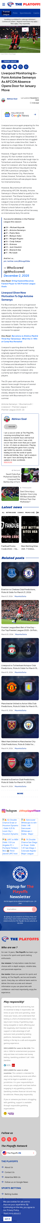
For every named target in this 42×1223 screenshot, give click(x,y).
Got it (7, 1219)
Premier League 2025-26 (12, 409)
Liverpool (5, 407)
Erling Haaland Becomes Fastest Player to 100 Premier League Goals (18, 283)
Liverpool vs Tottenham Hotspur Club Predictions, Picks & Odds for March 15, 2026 (19, 668)
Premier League (6, 13)
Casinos (21, 512)
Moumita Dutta (20, 596)
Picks (15, 13)
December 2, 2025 (16, 275)
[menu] (3, 4)
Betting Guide (11, 512)
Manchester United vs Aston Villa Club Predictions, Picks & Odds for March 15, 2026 (19, 706)
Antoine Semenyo (9, 404)
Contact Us (9, 1172)
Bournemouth (25, 404)
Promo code (30, 512)
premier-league (10, 61)
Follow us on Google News (16, 1182)
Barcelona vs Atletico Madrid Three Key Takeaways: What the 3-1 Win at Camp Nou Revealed (19, 339)
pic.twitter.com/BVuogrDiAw (17, 261)
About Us (9, 1167)
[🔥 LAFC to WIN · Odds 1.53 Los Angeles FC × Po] (10, 847)
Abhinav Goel (12, 99)
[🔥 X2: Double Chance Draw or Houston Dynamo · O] (10, 827)
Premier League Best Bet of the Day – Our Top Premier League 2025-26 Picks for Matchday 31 (19, 630)
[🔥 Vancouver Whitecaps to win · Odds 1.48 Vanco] (29, 827)
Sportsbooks (25, 13)
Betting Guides (11, 1194)
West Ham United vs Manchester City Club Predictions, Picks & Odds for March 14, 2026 (18, 744)
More (20, 794)
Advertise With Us (12, 1177)
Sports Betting (11, 1188)
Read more (8, 462)
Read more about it (12, 1213)
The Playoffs (9, 1161)
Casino (36, 13)
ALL (3, 512)
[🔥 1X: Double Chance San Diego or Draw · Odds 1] (29, 847)
